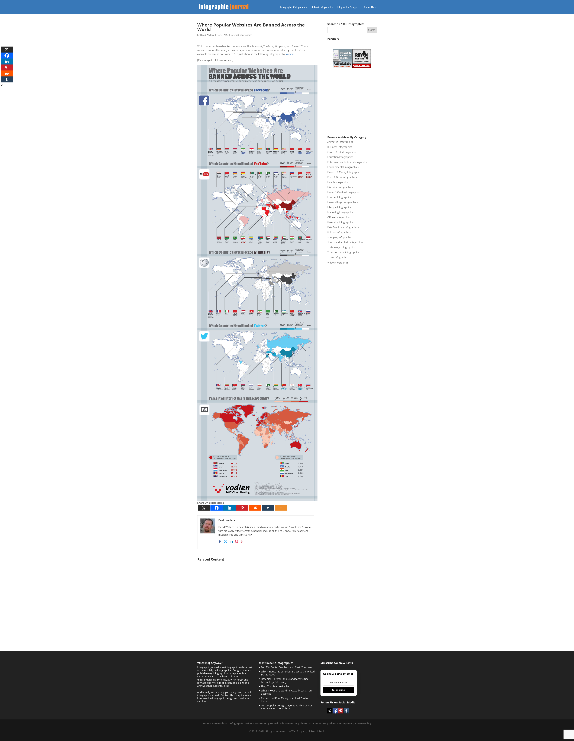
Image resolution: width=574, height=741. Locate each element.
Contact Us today (230, 695)
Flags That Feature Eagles (275, 686)
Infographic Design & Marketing (248, 723)
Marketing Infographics (340, 212)
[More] (281, 508)
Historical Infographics (340, 187)
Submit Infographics (322, 7)
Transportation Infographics (343, 252)
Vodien (290, 54)
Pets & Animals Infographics (343, 227)
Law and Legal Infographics (342, 202)
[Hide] (2, 85)
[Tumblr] (268, 508)
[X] (204, 508)
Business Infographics (339, 147)
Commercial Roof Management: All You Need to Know (287, 699)
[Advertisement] (257, 598)
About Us (369, 7)
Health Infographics (338, 182)
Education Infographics (340, 157)
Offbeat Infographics (339, 217)
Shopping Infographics (340, 237)
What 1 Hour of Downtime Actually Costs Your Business (287, 692)
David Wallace (207, 35)
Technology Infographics (341, 247)
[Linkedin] (229, 508)
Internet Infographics (241, 35)
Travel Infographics (338, 257)
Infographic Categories (292, 7)
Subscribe (338, 690)
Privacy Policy (363, 723)
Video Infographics (337, 262)
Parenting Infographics (340, 222)
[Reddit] (255, 508)
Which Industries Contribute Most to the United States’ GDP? (288, 673)
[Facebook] (216, 508)
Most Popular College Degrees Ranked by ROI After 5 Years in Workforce (286, 707)
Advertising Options (340, 723)
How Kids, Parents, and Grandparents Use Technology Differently (285, 680)
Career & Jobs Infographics (342, 152)
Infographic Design (347, 7)
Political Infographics (339, 232)
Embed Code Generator (283, 723)
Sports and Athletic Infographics (345, 242)
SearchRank (317, 731)
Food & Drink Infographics (342, 177)
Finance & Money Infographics (344, 172)
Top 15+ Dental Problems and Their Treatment (287, 667)
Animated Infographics (340, 142)
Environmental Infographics (343, 167)
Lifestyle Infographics (339, 207)
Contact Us (319, 723)
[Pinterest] (242, 508)
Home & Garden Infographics (343, 192)
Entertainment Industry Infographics (347, 162)
